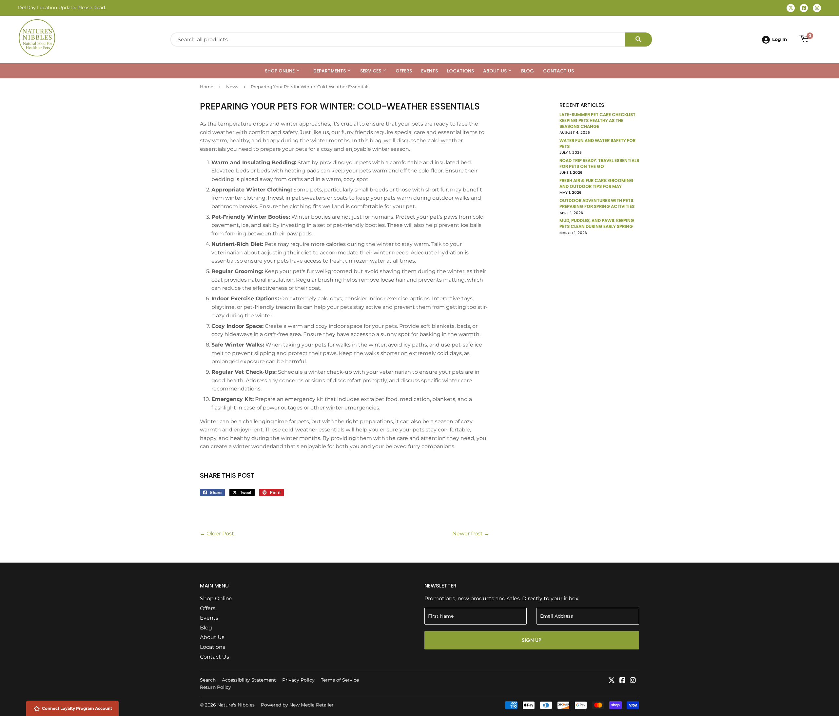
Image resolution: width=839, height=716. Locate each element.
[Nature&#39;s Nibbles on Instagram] (633, 681)
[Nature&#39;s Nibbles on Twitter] (611, 681)
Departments (330, 71)
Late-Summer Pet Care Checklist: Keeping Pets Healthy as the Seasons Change (597, 120)
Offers (404, 71)
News (232, 86)
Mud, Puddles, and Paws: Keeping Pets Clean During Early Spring (596, 223)
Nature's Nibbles (236, 704)
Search (208, 680)
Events (429, 71)
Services (371, 71)
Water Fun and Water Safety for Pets (597, 143)
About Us (495, 71)
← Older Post (217, 533)
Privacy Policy (298, 680)
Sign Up (531, 640)
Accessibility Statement (249, 680)
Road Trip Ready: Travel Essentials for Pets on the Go (599, 163)
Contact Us (558, 71)
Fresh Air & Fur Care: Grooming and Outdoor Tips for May (596, 183)
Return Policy (215, 687)
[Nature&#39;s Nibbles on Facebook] (622, 681)
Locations (460, 71)
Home (206, 86)
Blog (527, 71)
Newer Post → (470, 533)
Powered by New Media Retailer (297, 704)
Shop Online (280, 71)
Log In (779, 39)
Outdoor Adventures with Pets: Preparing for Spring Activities (596, 203)
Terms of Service (340, 680)
